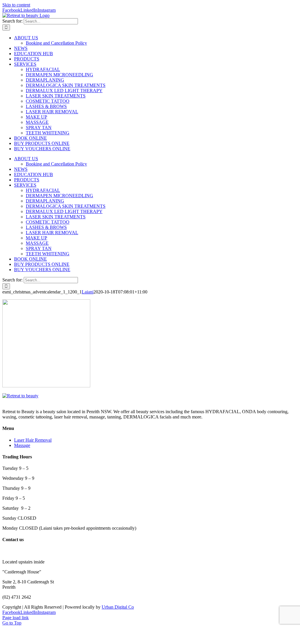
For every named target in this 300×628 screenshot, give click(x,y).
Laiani (87, 291)
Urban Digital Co (118, 607)
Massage (22, 445)
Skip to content (16, 4)
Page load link (15, 617)
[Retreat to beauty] (20, 395)
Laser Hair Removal (33, 440)
